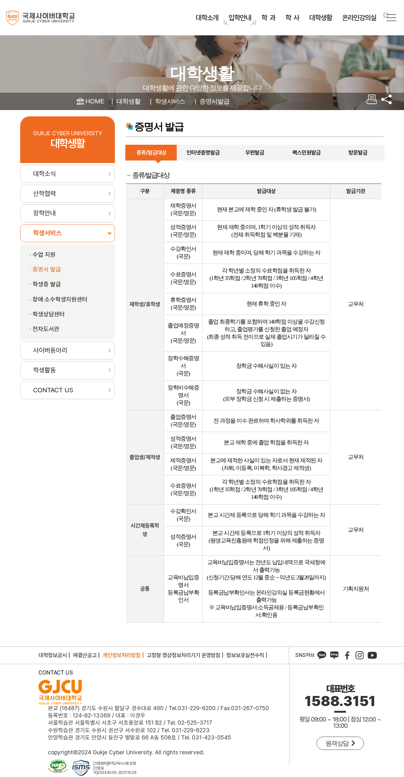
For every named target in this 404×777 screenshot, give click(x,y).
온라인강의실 (359, 18)
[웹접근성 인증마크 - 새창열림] (58, 768)
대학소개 (207, 18)
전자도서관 (46, 329)
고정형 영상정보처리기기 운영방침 (183, 655)
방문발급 (357, 152)
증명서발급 (214, 101)
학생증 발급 (47, 284)
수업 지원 (44, 254)
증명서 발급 (47, 269)
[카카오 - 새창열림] (321, 655)
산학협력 (44, 193)
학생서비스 (170, 101)
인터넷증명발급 (203, 152)
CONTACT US (53, 390)
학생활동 (44, 370)
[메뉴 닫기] (386, 101)
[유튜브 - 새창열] (372, 655)
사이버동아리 (50, 350)
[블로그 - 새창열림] (334, 655)
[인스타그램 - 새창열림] (359, 655)
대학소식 (44, 174)
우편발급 (254, 152)
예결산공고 (85, 655)
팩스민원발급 (306, 152)
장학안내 (44, 213)
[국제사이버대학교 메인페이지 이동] (40, 17)
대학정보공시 (53, 655)
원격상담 (338, 743)
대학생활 (320, 18)
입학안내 (240, 18)
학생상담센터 (49, 314)
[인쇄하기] (371, 102)
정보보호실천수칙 (245, 655)
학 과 (268, 18)
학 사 (292, 18)
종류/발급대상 (151, 152)
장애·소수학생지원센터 (60, 299)
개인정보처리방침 (121, 655)
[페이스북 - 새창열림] (347, 655)
